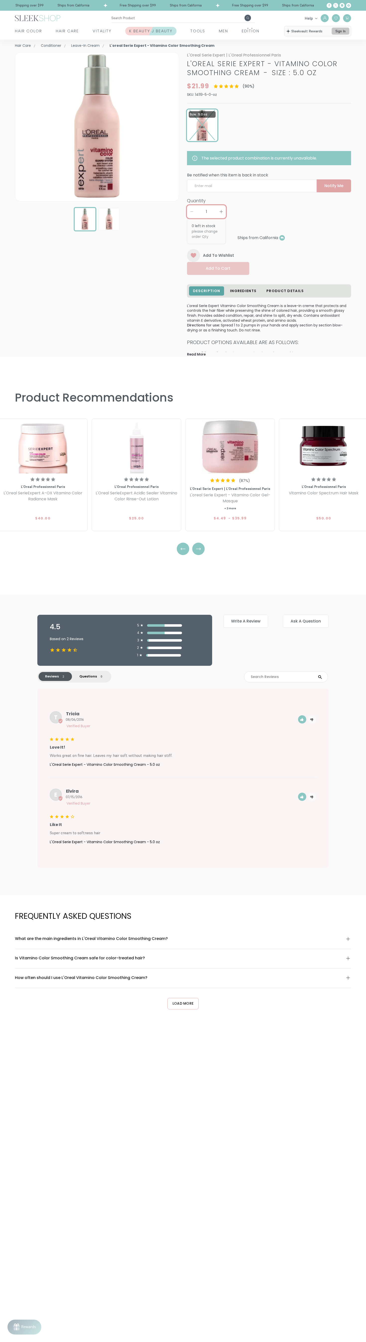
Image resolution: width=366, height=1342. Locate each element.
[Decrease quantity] (191, 211)
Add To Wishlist (218, 255)
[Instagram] (342, 5)
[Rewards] (24, 1327)
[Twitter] (335, 5)
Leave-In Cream (85, 45)
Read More (196, 354)
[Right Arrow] (198, 549)
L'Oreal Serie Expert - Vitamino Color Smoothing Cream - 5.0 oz (105, 764)
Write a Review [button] (245, 621)
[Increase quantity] (221, 211)
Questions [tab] (88, 676)
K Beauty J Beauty (151, 31)
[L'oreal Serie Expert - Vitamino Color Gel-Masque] (230, 446)
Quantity (196, 200)
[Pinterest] (348, 5)
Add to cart (218, 268)
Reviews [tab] (52, 676)
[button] (302, 719)
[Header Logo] (37, 18)
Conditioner (51, 45)
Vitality (102, 31)
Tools (197, 31)
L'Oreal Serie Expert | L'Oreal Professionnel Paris (234, 55)
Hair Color (28, 31)
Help (309, 18)
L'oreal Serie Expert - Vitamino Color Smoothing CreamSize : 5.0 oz (262, 68)
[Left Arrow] (183, 549)
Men (223, 31)
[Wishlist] (336, 18)
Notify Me (333, 186)
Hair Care (67, 31)
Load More (183, 1003)
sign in (340, 31)
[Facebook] (329, 5)
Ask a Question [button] (306, 621)
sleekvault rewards (306, 31)
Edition (250, 31)
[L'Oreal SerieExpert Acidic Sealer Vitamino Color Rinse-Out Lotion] (136, 446)
